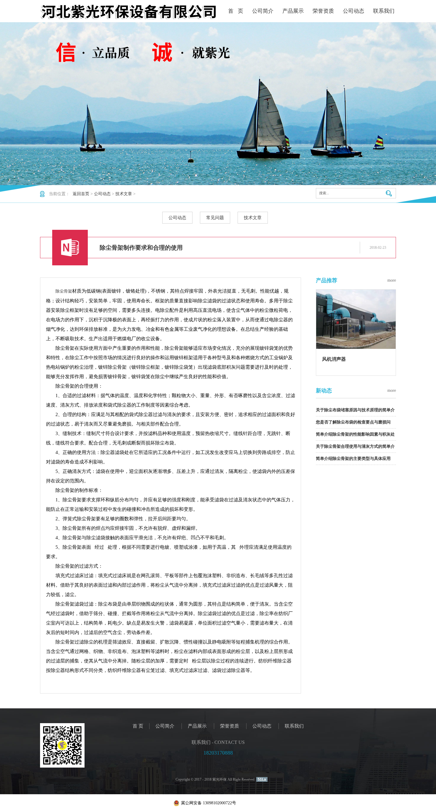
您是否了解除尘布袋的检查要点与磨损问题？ (353, 424)
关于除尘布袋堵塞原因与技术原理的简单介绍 (355, 412)
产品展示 (293, 11)
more (391, 280)
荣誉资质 (323, 11)
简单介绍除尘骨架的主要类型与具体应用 (353, 458)
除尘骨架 (63, 291)
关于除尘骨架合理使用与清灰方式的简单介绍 (355, 448)
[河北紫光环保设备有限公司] (129, 12)
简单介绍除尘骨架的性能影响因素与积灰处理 (355, 436)
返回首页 (81, 194)
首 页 (235, 11)
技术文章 (123, 194)
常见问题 (215, 217)
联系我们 (383, 11)
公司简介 (262, 11)
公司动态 (353, 11)
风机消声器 (334, 359)
